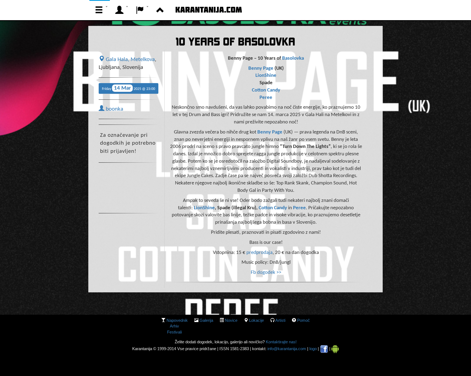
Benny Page (260, 68)
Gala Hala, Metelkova (129, 59)
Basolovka (293, 58)
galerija (206, 320)
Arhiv (174, 326)
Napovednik (177, 320)
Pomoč (303, 320)
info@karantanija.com (286, 348)
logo (313, 348)
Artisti (280, 320)
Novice (231, 320)
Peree (265, 97)
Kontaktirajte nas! (281, 341)
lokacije (256, 320)
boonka (113, 109)
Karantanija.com (208, 9)
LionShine (265, 75)
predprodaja (259, 252)
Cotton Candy (266, 90)
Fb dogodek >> (266, 272)
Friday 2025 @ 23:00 (128, 88)
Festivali (174, 332)
